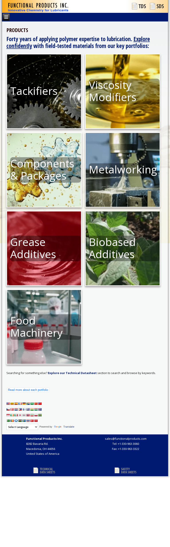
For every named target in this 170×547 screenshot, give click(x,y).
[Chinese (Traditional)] (40, 403)
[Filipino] (20, 409)
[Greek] (28, 409)
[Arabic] (32, 403)
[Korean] (24, 415)
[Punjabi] (8, 420)
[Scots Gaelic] (16, 420)
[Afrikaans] (28, 403)
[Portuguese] (40, 415)
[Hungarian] (36, 409)
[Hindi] (32, 409)
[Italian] (16, 415)
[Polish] (36, 415)
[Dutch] (16, 409)
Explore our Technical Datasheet (72, 373)
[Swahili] (20, 420)
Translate (68, 426)
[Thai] (28, 420)
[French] (20, 403)
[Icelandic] (40, 409)
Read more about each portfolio (28, 390)
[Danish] (12, 409)
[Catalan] (12, 403)
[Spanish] (16, 403)
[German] (24, 403)
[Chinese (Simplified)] (36, 403)
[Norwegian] (28, 415)
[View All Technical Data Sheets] (139, 6)
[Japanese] (20, 415)
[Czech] (8, 409)
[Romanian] (12, 420)
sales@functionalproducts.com (126, 439)
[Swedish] (24, 420)
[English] (8, 403)
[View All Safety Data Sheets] (157, 6)
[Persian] (32, 415)
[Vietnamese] (36, 420)
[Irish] (12, 415)
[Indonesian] (8, 415)
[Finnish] (24, 409)
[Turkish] (32, 420)
